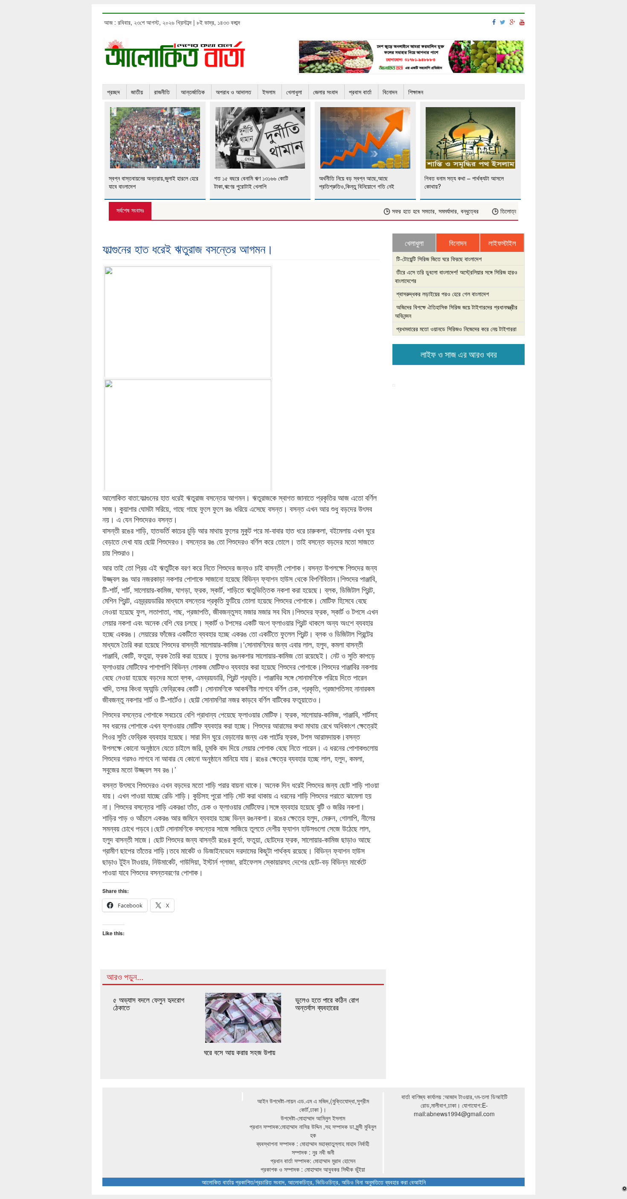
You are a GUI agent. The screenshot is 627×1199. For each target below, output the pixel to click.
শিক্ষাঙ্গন (415, 92)
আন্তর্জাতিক (193, 92)
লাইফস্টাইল (502, 243)
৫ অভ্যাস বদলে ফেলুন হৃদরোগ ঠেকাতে (148, 1003)
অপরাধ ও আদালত (233, 92)
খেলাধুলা (294, 92)
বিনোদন (390, 92)
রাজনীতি (162, 92)
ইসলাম (268, 92)
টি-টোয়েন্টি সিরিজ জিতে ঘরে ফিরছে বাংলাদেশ (439, 258)
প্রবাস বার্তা (360, 92)
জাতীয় (137, 92)
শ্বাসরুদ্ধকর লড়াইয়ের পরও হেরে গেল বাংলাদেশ (442, 293)
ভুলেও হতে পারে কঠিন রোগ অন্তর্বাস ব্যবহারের (327, 1003)
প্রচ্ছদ (113, 92)
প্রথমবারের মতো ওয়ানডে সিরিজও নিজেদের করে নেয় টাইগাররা (456, 328)
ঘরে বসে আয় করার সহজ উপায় (239, 1052)
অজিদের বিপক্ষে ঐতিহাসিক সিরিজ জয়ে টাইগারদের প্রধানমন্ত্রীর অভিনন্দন (456, 311)
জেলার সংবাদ (325, 92)
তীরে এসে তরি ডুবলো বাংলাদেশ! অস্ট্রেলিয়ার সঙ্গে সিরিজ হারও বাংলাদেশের (456, 276)
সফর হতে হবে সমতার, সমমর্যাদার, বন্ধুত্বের (421, 211)
